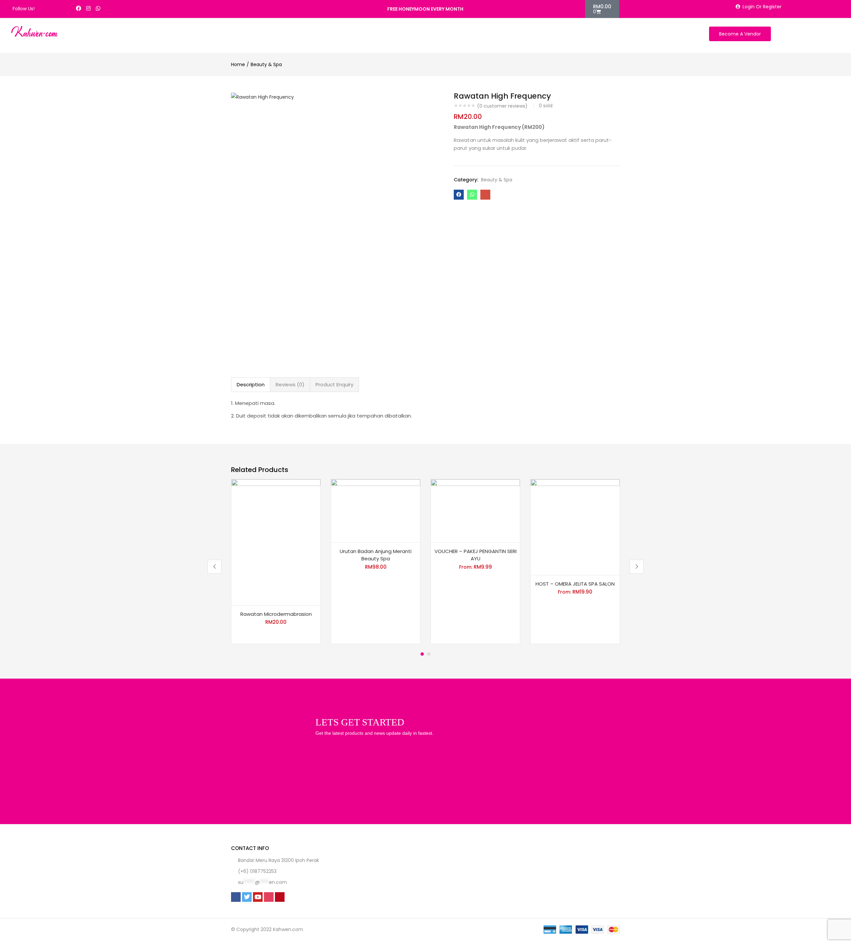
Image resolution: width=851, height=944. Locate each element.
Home (238, 64)
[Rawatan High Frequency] (459, 195)
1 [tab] (422, 654)
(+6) (244, 871)
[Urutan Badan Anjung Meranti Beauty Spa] (375, 510)
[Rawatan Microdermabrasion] (275, 541)
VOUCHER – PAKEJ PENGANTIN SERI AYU (475, 555)
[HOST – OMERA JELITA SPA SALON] (575, 526)
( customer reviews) (502, 106)
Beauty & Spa (266, 64)
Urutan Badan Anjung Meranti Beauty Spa (376, 555)
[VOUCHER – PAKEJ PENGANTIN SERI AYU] (475, 510)
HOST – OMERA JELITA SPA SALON (575, 583)
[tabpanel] (276, 561)
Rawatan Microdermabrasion (276, 614)
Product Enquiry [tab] (334, 384)
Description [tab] (251, 384)
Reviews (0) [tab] (290, 384)
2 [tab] (428, 654)
